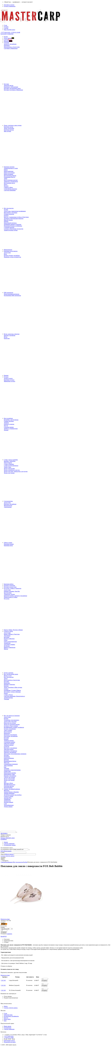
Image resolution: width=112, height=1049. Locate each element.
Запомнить (5, 860)
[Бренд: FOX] (4, 924)
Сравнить (9, 933)
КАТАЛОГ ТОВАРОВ (7, 34)
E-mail (2, 852)
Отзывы (6, 26)
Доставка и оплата (9, 4)
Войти (2, 851)
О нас (5, 25)
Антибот (3, 857)
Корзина (3, 838)
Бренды (6, 1017)
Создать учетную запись (7, 856)
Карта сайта (7, 1019)
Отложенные (7, 1027)
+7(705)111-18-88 (15, 32)
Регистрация (7, 851)
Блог (5, 1020)
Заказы (6, 842)
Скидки (6, 28)
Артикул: (3, 920)
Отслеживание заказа (7, 849)
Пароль (3, 854)
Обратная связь (8, 1014)
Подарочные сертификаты (11, 1016)
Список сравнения (9, 843)
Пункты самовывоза (9, 6)
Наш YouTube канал (9, 29)
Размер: (3, 927)
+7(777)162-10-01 (5, 32)
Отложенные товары (10, 845)
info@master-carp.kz (9, 1040)
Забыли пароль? (9, 854)
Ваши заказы (7, 1026)
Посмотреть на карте (10, 1042)
